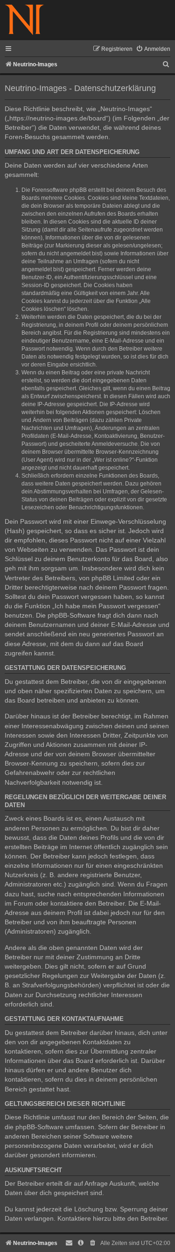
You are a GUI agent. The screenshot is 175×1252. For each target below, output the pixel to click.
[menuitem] (153, 49)
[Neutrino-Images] (24, 20)
